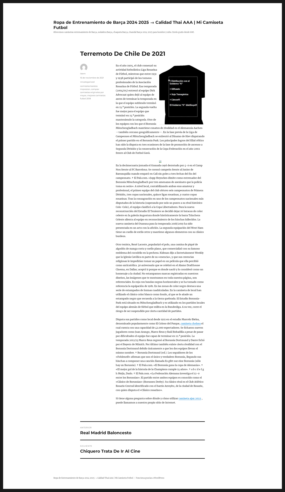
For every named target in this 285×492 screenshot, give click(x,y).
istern (83, 73)
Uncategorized (87, 82)
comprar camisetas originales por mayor (92, 92)
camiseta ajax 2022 (190, 398)
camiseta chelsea (191, 323)
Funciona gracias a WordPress (150, 478)
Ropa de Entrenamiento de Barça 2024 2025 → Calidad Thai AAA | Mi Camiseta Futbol (93, 478)
